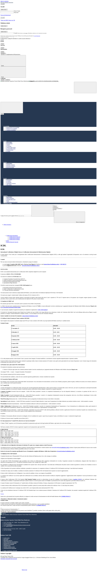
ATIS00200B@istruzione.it (18, 525)
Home (55, 205)
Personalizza (3, 499)
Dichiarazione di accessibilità (9, 543)
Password (16, 12)
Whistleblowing (7, 545)
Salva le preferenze (12, 511)
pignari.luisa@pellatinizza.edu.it (51, 264)
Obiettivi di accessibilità (8, 544)
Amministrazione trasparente (9, 548)
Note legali (5, 539)
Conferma (8, 79)
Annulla (2, 79)
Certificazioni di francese (14, 236)
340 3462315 (63, 264)
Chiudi (2, 43)
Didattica (56, 207)
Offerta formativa (58, 208)
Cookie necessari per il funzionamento (9, 509)
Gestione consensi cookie (9, 547)
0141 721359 (8, 523)
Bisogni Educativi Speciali (12, 242)
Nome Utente (17, 11)
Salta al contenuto (5, 1)
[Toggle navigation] (12, 107)
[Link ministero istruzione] (7, 2)
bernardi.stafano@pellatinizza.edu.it (66, 451)
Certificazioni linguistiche (12, 235)
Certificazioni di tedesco (14, 238)
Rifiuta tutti (12, 499)
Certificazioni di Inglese (14, 239)
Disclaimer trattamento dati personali (9, 558)
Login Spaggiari (37, 35)
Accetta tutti (22, 499)
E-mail (15, 33)
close (2, 114)
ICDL (7, 240)
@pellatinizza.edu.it (64, 447)
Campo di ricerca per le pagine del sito (9, 215)
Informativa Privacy (7, 540)
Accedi (2, 3)
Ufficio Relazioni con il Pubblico (10, 541)
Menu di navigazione (80, 222)
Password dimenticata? (6, 15)
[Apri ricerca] (85, 87)
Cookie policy (6, 538)
